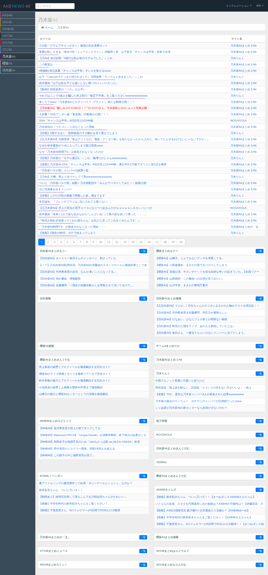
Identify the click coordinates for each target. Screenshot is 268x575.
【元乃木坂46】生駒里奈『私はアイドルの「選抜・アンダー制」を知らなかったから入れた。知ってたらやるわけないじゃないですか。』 (124, 139)
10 (100, 242)
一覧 (143, 251)
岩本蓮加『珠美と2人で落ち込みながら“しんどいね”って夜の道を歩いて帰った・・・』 (93, 214)
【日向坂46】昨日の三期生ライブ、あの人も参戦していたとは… (195, 326)
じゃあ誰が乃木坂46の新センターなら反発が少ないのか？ (191, 407)
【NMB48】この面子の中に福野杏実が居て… (66, 455)
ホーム (49, 27)
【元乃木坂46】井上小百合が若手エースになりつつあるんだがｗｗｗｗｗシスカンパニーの (95, 207)
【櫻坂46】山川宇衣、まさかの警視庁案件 (181, 285)
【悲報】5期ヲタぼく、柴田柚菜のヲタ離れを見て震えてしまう (78, 133)
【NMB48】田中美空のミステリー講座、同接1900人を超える (77, 448)
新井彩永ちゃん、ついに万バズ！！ (61, 490)
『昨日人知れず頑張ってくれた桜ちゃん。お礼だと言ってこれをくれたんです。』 (90, 220)
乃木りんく (237, 58)
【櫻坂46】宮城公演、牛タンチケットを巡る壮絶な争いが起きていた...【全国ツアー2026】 (207, 272)
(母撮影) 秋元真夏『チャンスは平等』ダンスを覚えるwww (75, 70)
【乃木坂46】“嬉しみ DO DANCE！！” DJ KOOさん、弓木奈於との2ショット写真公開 (93, 108)
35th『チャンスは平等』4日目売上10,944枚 (66, 120)
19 (173, 242)
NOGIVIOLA (239, 120)
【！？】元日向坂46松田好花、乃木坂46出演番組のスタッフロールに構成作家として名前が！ (93, 266)
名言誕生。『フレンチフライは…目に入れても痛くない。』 (75, 201)
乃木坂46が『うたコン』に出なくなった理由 (66, 126)
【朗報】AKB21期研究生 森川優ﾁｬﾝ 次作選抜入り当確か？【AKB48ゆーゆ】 (202, 510)
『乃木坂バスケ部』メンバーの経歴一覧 (63, 170)
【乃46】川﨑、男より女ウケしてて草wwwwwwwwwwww (75, 176)
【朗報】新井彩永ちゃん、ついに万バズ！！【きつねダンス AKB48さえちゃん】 (205, 496)
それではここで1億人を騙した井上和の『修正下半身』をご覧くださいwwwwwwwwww (93, 95)
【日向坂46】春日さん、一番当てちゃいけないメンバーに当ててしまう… (200, 332)
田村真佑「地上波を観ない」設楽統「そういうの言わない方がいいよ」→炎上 (203, 387)
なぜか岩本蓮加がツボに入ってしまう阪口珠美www (71, 145)
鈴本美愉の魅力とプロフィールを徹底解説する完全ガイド (74, 380)
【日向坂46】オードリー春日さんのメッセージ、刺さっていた (77, 258)
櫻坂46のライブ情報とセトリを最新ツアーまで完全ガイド (75, 373)
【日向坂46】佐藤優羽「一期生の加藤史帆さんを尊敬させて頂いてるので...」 (87, 285)
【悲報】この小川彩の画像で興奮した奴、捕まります (72, 195)
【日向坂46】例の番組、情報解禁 (60, 278)
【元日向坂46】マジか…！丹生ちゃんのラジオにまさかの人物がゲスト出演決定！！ (207, 305)
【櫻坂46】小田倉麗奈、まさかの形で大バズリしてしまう (191, 265)
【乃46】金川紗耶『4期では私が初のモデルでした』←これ (75, 58)
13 (124, 242)
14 (132, 242)
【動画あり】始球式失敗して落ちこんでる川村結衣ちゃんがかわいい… (82, 496)
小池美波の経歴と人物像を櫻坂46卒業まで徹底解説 (71, 387)
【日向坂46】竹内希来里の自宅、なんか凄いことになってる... (77, 271)
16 (148, 242)
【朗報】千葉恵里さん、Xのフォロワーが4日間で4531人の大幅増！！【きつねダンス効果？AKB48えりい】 (209, 525)
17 (157, 242)
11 (108, 242)
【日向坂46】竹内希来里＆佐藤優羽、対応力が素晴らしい (191, 312)
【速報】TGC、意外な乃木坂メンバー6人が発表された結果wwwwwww (199, 394)
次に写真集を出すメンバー (55, 189)
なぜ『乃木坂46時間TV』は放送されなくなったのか (71, 151)
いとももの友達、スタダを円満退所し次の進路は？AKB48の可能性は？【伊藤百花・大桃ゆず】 (209, 504)
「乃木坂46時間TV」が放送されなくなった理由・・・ (73, 226)
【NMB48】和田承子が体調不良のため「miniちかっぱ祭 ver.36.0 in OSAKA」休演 (89, 441)
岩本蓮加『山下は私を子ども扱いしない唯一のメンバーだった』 (79, 83)
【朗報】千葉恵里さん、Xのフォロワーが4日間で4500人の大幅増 (79, 510)
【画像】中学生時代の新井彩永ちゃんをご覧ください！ (73, 503)
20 (181, 242)
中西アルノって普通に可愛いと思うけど (180, 380)
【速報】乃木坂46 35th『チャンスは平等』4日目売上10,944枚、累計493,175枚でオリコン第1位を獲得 (102, 164)
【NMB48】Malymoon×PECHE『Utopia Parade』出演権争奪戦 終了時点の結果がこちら (92, 436)
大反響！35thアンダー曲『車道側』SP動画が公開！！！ (74, 114)
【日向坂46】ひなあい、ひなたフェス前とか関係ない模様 (191, 319)
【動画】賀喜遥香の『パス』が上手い (62, 89)
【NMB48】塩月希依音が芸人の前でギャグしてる (69, 428)
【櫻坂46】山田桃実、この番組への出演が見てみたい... (189, 278)
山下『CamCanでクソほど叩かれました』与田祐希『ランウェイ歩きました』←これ (91, 76)
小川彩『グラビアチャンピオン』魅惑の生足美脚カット (73, 45)
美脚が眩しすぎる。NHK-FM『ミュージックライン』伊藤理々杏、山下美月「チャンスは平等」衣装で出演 (104, 51)
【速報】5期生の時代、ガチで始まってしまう (67, 232)
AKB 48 (16, 6)
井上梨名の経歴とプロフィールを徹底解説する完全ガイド (74, 366)
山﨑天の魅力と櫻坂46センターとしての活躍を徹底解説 (73, 394)
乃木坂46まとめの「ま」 (246, 226)
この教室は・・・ (50, 64)
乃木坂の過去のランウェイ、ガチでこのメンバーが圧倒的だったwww (198, 401)
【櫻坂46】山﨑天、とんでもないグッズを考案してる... (189, 258)
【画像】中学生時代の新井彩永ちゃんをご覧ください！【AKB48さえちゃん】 (203, 517)
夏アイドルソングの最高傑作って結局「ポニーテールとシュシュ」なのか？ (85, 483)
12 (116, 242)
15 (140, 242)
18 (165, 242)
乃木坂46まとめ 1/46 (243, 45)
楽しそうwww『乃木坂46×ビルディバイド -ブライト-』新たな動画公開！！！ (87, 101)
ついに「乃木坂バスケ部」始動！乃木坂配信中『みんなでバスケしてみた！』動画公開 (92, 183)
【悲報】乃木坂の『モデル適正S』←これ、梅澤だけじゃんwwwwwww (83, 158)
